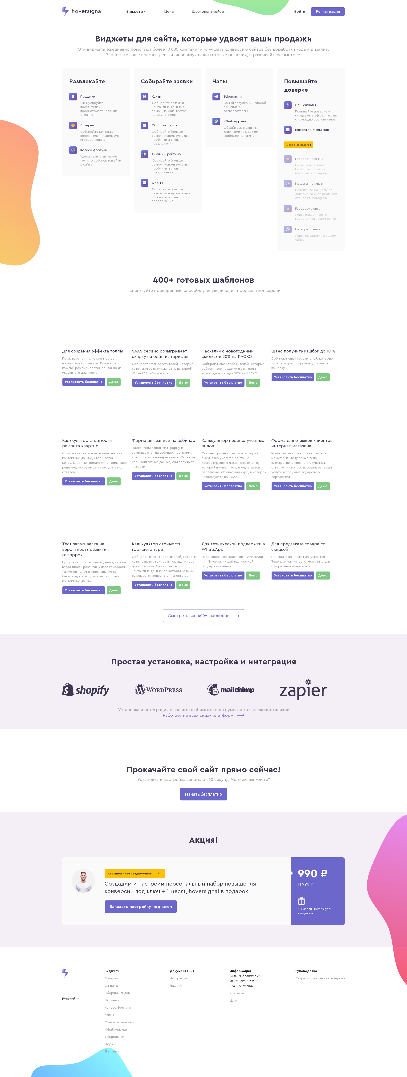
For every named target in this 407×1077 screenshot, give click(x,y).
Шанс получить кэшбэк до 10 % (303, 351)
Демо (113, 382)
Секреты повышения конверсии (320, 978)
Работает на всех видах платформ (198, 715)
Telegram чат (115, 1037)
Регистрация (328, 11)
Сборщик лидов (117, 993)
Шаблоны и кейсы (208, 11)
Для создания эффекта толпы (92, 351)
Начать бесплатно (203, 794)
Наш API (176, 985)
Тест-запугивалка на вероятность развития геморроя (85, 549)
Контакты (237, 993)
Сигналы (111, 985)
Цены (169, 11)
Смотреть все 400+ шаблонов (198, 615)
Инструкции (179, 978)
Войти (299, 11)
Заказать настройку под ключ (141, 906)
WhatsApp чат (116, 1029)
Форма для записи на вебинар (163, 440)
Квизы (109, 1015)
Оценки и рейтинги (119, 1022)
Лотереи (111, 978)
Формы (110, 1044)
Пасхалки (112, 1000)
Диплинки (112, 1051)
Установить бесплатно (84, 382)
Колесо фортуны (118, 1007)
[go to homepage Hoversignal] (74, 973)
